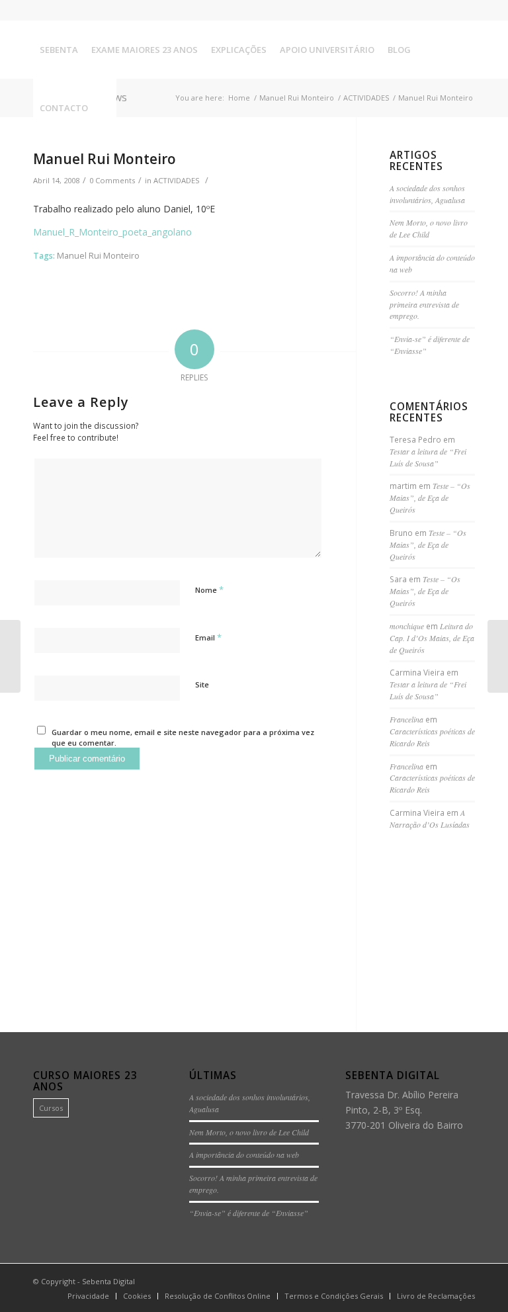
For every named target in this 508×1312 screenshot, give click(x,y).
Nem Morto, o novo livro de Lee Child (429, 228)
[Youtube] (465, 10)
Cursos (51, 1108)
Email (208, 637)
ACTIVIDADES (176, 180)
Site (202, 684)
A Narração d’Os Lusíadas (430, 818)
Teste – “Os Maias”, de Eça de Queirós (430, 497)
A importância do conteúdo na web (244, 1154)
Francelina (406, 719)
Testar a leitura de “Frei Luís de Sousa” (428, 457)
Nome (209, 589)
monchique (407, 626)
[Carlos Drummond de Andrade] (10, 656)
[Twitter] (444, 10)
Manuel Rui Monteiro (104, 159)
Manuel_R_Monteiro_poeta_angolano (112, 232)
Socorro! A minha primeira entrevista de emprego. (424, 304)
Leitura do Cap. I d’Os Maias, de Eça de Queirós (432, 638)
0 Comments (112, 180)
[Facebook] (425, 10)
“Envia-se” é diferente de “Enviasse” (248, 1212)
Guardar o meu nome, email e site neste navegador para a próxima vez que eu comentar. (183, 737)
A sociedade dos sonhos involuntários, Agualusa (427, 194)
